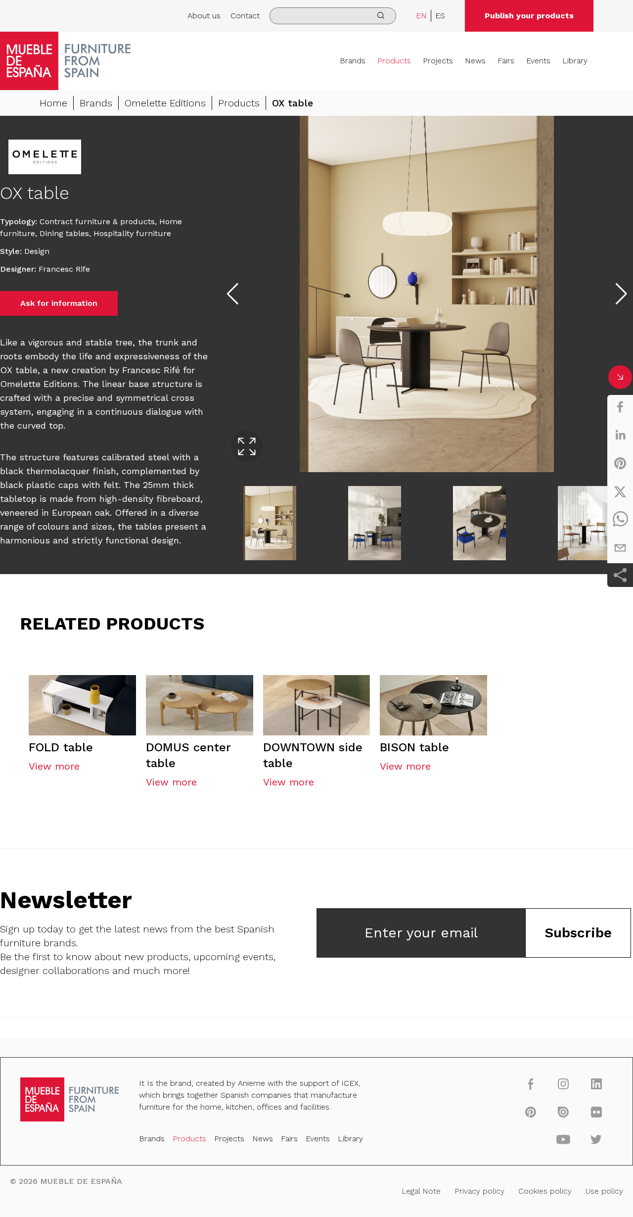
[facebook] (620, 407)
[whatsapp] (620, 520)
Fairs (505, 60)
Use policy (604, 1191)
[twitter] (620, 491)
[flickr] (596, 1112)
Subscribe (578, 933)
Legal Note (421, 1191)
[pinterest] (620, 463)
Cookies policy (545, 1191)
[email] (620, 548)
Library (575, 60)
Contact (245, 15)
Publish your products (529, 15)
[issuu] (563, 1112)
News (475, 60)
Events (538, 60)
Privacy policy (479, 1191)
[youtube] (563, 1139)
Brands (352, 60)
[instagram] (563, 1083)
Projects (438, 60)
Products (394, 60)
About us (204, 15)
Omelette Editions (165, 103)
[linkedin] (620, 435)
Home (53, 103)
